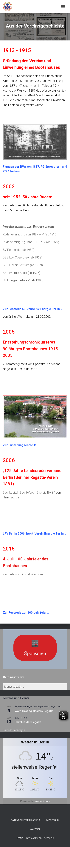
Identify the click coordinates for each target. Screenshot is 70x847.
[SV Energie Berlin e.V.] (9, 6)
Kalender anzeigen (14, 730)
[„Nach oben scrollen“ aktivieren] (62, 839)
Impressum (52, 820)
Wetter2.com (42, 801)
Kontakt (35, 829)
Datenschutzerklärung (25, 820)
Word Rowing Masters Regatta (34, 711)
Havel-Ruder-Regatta (28, 722)
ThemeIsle (48, 838)
